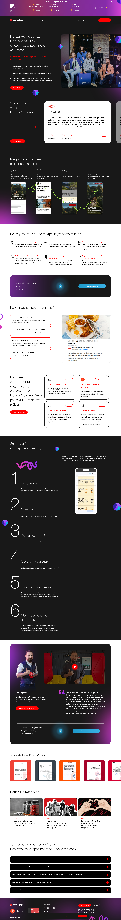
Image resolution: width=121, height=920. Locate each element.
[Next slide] (32, 127)
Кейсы (30, 20)
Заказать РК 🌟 (103, 7)
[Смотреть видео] (74, 667)
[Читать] (26, 816)
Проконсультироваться (19, 412)
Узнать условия (17, 87)
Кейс (104, 137)
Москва (96, 905)
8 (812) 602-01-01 (50, 911)
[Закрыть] (112, 2)
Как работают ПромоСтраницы (42, 20)
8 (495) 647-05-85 (50, 908)
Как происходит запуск (75, 20)
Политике (68, 916)
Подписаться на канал (92, 286)
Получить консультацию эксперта (27, 708)
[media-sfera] (16, 905)
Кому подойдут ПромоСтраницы (59, 20)
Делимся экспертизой (88, 20)
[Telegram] (60, 286)
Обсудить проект (104, 20)
